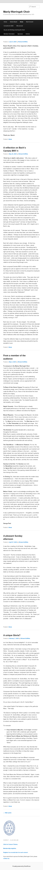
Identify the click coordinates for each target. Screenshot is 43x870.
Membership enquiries (9, 848)
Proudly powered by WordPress (21, 866)
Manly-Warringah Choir (16, 11)
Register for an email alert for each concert (15, 852)
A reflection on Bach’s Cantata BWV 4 (14, 149)
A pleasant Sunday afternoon (12, 537)
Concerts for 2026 (8, 26)
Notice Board (13, 22)
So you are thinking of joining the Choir (14, 30)
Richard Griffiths (23, 42)
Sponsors (20, 34)
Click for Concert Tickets (10, 844)
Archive (28, 34)
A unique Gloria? (11, 635)
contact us (6, 858)
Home (5, 22)
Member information (9, 34)
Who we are (19, 26)
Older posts (7, 813)
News (21, 22)
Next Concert (29, 22)
